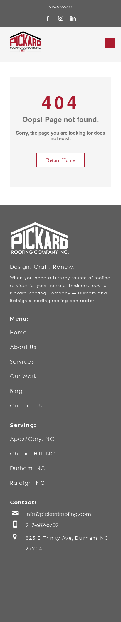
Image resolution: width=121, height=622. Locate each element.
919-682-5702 (60, 7)
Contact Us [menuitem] (26, 405)
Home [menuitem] (18, 332)
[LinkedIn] (73, 19)
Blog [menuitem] (16, 391)
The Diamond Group (88, 610)
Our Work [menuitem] (23, 376)
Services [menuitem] (22, 361)
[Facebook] (48, 19)
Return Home (60, 160)
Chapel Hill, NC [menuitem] (33, 453)
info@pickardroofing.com (58, 514)
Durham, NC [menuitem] (28, 468)
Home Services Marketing (38, 610)
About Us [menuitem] (23, 347)
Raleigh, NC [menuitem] (27, 482)
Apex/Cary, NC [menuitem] (32, 439)
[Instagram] (60, 19)
